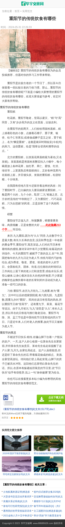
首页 (17, 11)
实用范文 (27, 11)
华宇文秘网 (26, 523)
